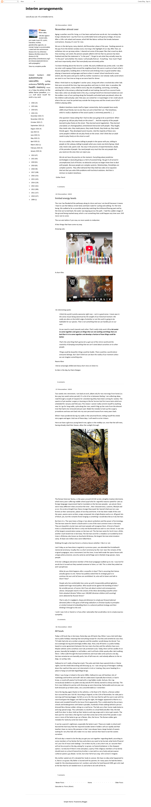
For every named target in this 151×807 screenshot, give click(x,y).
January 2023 (35, 151)
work (39, 97)
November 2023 (36, 119)
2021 (33, 159)
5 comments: (61, 187)
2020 (33, 162)
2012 (33, 189)
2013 (33, 186)
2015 (33, 179)
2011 (33, 193)
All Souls (59, 631)
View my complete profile (37, 66)
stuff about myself (40, 95)
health (32, 87)
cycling (47, 81)
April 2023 (34, 141)
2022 (33, 155)
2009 (33, 200)
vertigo (35, 97)
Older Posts (119, 783)
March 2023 (35, 145)
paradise (42, 93)
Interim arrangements (44, 9)
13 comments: (61, 619)
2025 (33, 106)
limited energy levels (65, 198)
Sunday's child (43, 75)
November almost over (67, 29)
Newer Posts (60, 783)
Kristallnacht (115, 547)
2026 (33, 103)
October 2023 (35, 122)
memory (41, 87)
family (40, 84)
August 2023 (35, 129)
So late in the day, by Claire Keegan (68, 370)
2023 (33, 113)
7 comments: (61, 775)
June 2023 (34, 135)
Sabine (43, 30)
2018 (33, 169)
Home (90, 783)
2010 (33, 196)
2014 (33, 183)
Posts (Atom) (68, 786)
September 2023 (36, 125)
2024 (33, 110)
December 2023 (36, 116)
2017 (33, 172)
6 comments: (61, 382)
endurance (33, 84)
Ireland (31, 75)
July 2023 (34, 132)
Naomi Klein (59, 361)
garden (47, 84)
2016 (33, 176)
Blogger (84, 802)
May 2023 (34, 138)
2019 (33, 165)
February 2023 (36, 148)
